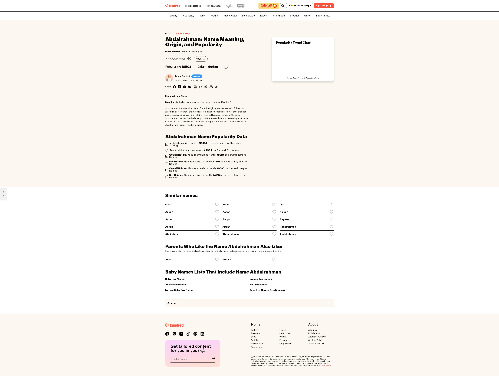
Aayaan (284, 219)
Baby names (183, 34)
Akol (168, 259)
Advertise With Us (317, 337)
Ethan (225, 204)
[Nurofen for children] (268, 6)
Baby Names (323, 16)
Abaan (226, 226)
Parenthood (278, 16)
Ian (281, 204)
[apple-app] (289, 5)
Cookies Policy (315, 340)
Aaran (169, 219)
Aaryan (226, 219)
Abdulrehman (288, 234)
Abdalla (227, 259)
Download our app (302, 6)
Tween (263, 16)
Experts (283, 340)
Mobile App (314, 334)
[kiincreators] (193, 6)
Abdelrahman (288, 226)
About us (312, 330)
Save (198, 59)
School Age (248, 16)
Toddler (214, 16)
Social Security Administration (306, 78)
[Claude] (216, 87)
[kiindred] (172, 5)
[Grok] (200, 87)
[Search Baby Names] (3, 196)
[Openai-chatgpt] (195, 87)
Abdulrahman (230, 234)
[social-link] (167, 334)
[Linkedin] (184, 87)
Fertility (173, 16)
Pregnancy (188, 16)
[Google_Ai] (211, 87)
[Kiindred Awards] (241, 5)
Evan (168, 204)
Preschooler (230, 16)
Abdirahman (172, 234)
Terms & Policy (326, 365)
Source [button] (172, 303)
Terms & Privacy (316, 344)
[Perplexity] (205, 87)
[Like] (217, 205)
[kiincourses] (213, 6)
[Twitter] (179, 87)
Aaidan (284, 212)
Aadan (169, 212)
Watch (307, 16)
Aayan (169, 226)
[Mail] (189, 87)
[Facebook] (174, 87)
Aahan (226, 212)
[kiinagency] (230, 5)
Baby (202, 16)
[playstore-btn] (292, 6)
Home (168, 34)
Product (294, 16)
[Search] (282, 5)
